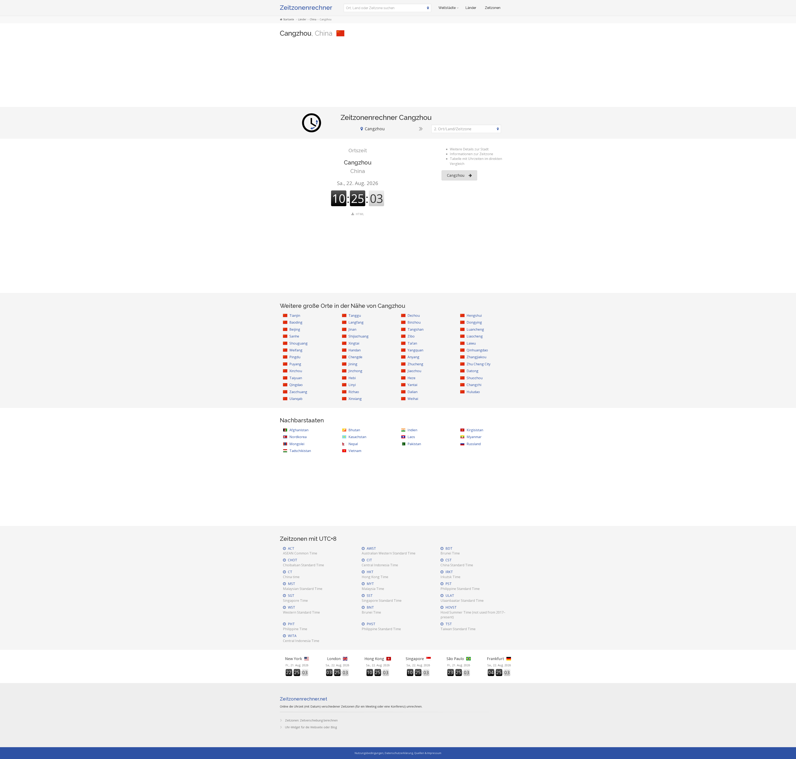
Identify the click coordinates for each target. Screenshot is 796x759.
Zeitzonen (492, 8)
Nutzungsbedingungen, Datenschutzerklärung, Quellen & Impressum (398, 753)
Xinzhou (295, 371)
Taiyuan (295, 378)
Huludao (473, 392)
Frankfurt (495, 658)
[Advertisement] (398, 74)
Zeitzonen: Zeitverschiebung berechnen (311, 720)
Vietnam (354, 450)
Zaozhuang (298, 392)
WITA (301, 638)
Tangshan (415, 329)
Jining (352, 364)
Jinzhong (355, 371)
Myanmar (474, 437)
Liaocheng (475, 336)
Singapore (415, 658)
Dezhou (414, 315)
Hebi (352, 378)
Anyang (413, 357)
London (334, 658)
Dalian (412, 392)
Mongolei (296, 444)
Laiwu (471, 343)
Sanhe (294, 336)
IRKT (450, 574)
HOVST (472, 612)
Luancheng (475, 329)
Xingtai (353, 343)
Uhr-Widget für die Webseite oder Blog (310, 727)
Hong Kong (374, 658)
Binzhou (414, 322)
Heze (411, 378)
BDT (450, 551)
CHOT (303, 562)
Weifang (295, 350)
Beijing (294, 329)
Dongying (474, 322)
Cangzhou (456, 175)
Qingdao (296, 385)
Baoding (295, 322)
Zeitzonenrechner (306, 7)
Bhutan (354, 430)
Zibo (411, 336)
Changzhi (474, 385)
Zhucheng (415, 364)
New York (293, 658)
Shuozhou (475, 378)
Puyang (295, 364)
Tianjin (294, 315)
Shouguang (298, 343)
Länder (470, 8)
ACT (300, 551)
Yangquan (415, 350)
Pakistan (414, 444)
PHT (295, 626)
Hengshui (474, 315)
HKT (375, 574)
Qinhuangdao (477, 350)
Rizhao (353, 392)
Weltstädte (447, 8)
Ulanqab (295, 398)
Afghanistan (298, 430)
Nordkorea (298, 437)
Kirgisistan (475, 430)
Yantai (412, 385)
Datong (472, 371)
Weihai (413, 398)
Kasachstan (357, 437)
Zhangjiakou (476, 357)
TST (458, 626)
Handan (354, 350)
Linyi (352, 385)
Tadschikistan (300, 450)
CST (456, 562)
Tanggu (354, 315)
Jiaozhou (414, 371)
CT (291, 574)
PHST (381, 626)
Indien (412, 430)
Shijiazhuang (358, 336)
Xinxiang (355, 398)
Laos (411, 437)
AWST (388, 551)
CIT (380, 562)
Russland (474, 444)
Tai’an (412, 343)
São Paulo (455, 658)
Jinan (352, 329)
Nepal (353, 444)
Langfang (356, 322)
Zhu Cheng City (478, 364)
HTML (360, 214)
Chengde (355, 357)
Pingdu (294, 357)
